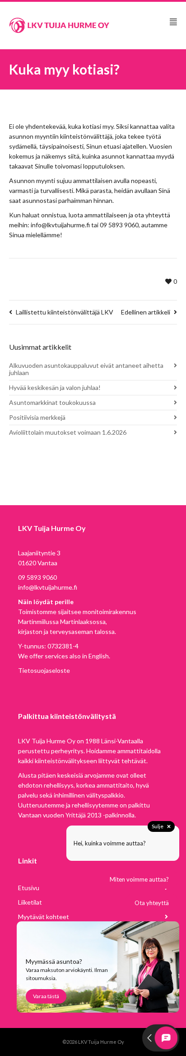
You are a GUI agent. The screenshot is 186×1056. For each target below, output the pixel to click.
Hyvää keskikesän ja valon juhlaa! (55, 387)
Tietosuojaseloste (44, 670)
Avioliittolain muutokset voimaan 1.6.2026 (67, 432)
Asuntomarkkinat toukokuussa (52, 402)
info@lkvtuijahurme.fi (47, 587)
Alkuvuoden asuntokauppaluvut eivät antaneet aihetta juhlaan (86, 368)
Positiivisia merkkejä (37, 417)
